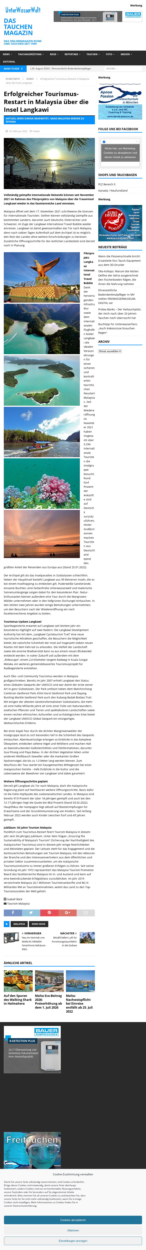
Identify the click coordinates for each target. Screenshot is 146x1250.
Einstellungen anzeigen (73, 1240)
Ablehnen (73, 1230)
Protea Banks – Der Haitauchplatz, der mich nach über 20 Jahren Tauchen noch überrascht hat (119, 314)
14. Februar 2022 (18, 131)
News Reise (38, 924)
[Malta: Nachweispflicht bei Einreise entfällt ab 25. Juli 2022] (80, 981)
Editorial (9, 61)
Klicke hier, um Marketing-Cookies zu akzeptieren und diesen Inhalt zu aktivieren (120, 153)
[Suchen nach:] (123, 68)
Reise (53, 54)
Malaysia (19, 924)
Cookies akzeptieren (73, 1220)
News (6, 54)
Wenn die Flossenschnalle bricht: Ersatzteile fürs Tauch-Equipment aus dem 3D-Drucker (119, 260)
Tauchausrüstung (30, 54)
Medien (125, 54)
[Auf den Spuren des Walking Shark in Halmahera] (18, 981)
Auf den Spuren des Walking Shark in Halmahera (18, 1000)
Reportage (71, 54)
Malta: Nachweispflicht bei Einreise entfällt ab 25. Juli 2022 (79, 1004)
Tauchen (92, 54)
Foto (109, 54)
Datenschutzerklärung (24, 1205)
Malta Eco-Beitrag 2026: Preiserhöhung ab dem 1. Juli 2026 (48, 1002)
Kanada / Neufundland (113, 190)
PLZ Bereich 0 (106, 184)
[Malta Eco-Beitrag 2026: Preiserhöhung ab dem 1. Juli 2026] (49, 981)
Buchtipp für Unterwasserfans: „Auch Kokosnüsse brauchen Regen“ (118, 328)
